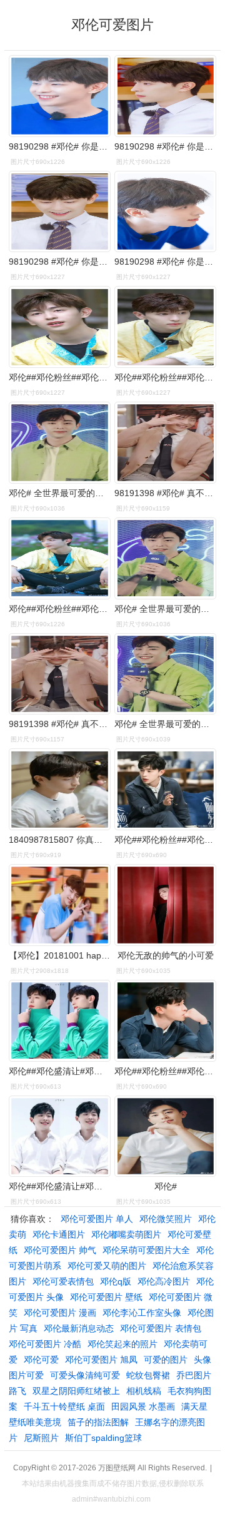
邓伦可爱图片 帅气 (60, 1250)
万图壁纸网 (117, 1467)
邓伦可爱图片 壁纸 (106, 1297)
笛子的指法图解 (98, 1422)
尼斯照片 (41, 1438)
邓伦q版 (115, 1281)
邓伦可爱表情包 (63, 1281)
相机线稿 (143, 1391)
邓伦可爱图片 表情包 (160, 1328)
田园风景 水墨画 (143, 1406)
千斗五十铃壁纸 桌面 (64, 1406)
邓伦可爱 (41, 1360)
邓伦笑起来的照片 (123, 1344)
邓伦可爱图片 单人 (97, 1219)
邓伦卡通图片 (58, 1234)
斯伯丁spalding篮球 (103, 1438)
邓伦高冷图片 (164, 1281)
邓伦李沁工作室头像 (141, 1313)
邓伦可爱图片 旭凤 (101, 1360)
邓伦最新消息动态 (79, 1328)
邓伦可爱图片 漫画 (60, 1313)
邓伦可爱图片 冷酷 (45, 1344)
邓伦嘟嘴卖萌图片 (126, 1234)
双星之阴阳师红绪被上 (76, 1391)
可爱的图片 (166, 1360)
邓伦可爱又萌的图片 (107, 1266)
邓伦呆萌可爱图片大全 (146, 1250)
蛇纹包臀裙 (148, 1375)
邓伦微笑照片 (165, 1219)
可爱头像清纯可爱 (85, 1375)
